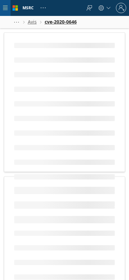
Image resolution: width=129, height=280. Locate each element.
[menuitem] (89, 8)
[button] (16, 22)
